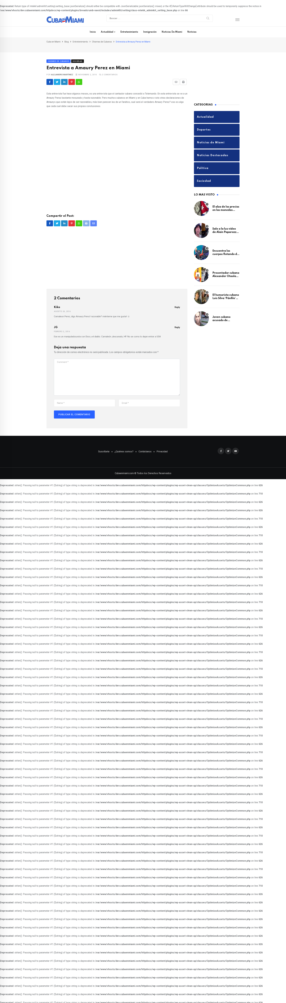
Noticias (191, 32)
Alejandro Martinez (62, 70)
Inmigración (150, 32)
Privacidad (162, 446)
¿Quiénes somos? (124, 446)
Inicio (93, 32)
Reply (177, 302)
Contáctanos (145, 446)
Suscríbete (103, 446)
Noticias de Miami (172, 32)
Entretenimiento (129, 32)
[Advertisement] (116, 176)
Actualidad (107, 32)
